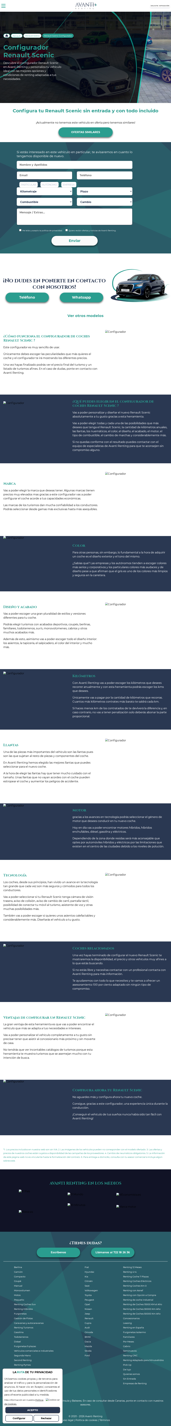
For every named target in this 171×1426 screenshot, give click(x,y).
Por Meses (128, 1341)
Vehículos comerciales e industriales (33, 1350)
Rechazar (46, 1418)
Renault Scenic (32, 36)
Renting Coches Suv (25, 1304)
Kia (86, 1276)
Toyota (88, 1295)
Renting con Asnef (133, 1290)
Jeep (87, 1313)
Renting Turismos (23, 1327)
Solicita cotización (160, 6)
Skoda (88, 1350)
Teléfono (27, 297)
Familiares (129, 1337)
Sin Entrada (129, 1378)
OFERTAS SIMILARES (85, 132)
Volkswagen (91, 1290)
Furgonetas (20, 1313)
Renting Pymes (22, 1364)
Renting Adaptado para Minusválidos (143, 1360)
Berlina (18, 1267)
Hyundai (89, 1272)
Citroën (89, 1281)
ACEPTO (32, 1410)
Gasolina (19, 1332)
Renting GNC (130, 1355)
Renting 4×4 (130, 1272)
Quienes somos (131, 1374)
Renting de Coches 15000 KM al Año (142, 1304)
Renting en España (133, 1327)
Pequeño (19, 1299)
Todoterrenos (21, 1337)
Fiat (87, 1267)
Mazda (88, 1346)
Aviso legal (67, 1420)
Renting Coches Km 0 (135, 1285)
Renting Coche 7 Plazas (136, 1276)
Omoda (89, 1332)
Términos (104, 1420)
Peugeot (89, 1299)
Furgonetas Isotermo (134, 1332)
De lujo (127, 1369)
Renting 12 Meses (132, 1267)
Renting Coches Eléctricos (137, 1281)
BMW (88, 1337)
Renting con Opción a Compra (139, 1295)
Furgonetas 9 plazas (25, 1346)
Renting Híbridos (23, 1309)
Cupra (88, 1323)
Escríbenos (58, 1252)
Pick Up (127, 1364)
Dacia (88, 1341)
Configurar (19, 1418)
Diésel (17, 1341)
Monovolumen (22, 1290)
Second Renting (23, 1360)
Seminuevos (130, 1350)
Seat (87, 1285)
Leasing (127, 1323)
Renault (17, 36)
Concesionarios (131, 1318)
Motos (17, 1295)
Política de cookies (86, 1420)
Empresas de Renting (135, 1383)
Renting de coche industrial (138, 1299)
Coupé (17, 1281)
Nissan (88, 1309)
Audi (87, 1327)
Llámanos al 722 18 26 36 (113, 1252)
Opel (87, 1304)
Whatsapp (81, 297)
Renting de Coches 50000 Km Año (141, 1313)
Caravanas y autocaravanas (29, 1323)
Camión (18, 1272)
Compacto (19, 1276)
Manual (18, 1285)
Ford (87, 1355)
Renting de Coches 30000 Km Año (141, 1309)
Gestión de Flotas (23, 1318)
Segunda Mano (22, 1355)
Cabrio (126, 1346)
